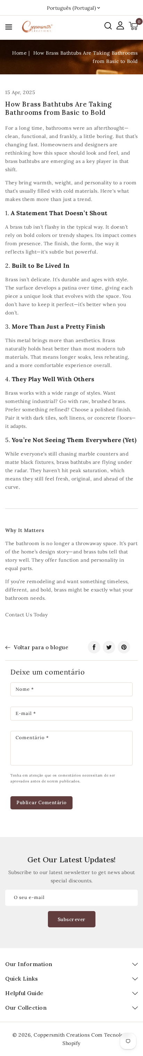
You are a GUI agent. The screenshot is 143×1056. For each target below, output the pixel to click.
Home (19, 53)
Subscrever (72, 919)
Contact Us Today (26, 615)
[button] (8, 28)
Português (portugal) (71, 8)
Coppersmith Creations (62, 1035)
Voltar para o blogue (41, 647)
